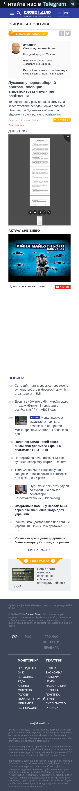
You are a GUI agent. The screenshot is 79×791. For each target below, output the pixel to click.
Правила (51, 647)
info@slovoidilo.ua (39, 723)
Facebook (61, 33)
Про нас (51, 636)
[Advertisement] (39, 332)
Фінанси (52, 707)
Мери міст (25, 703)
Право (50, 699)
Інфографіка (39, 561)
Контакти (51, 642)
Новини (16, 378)
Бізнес (51, 668)
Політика (53, 694)
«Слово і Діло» (32, 614)
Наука (50, 681)
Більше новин (37, 550)
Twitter (68, 33)
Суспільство (56, 703)
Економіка (54, 672)
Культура (53, 676)
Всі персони (27, 707)
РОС (66, 13)
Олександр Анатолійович (39, 47)
